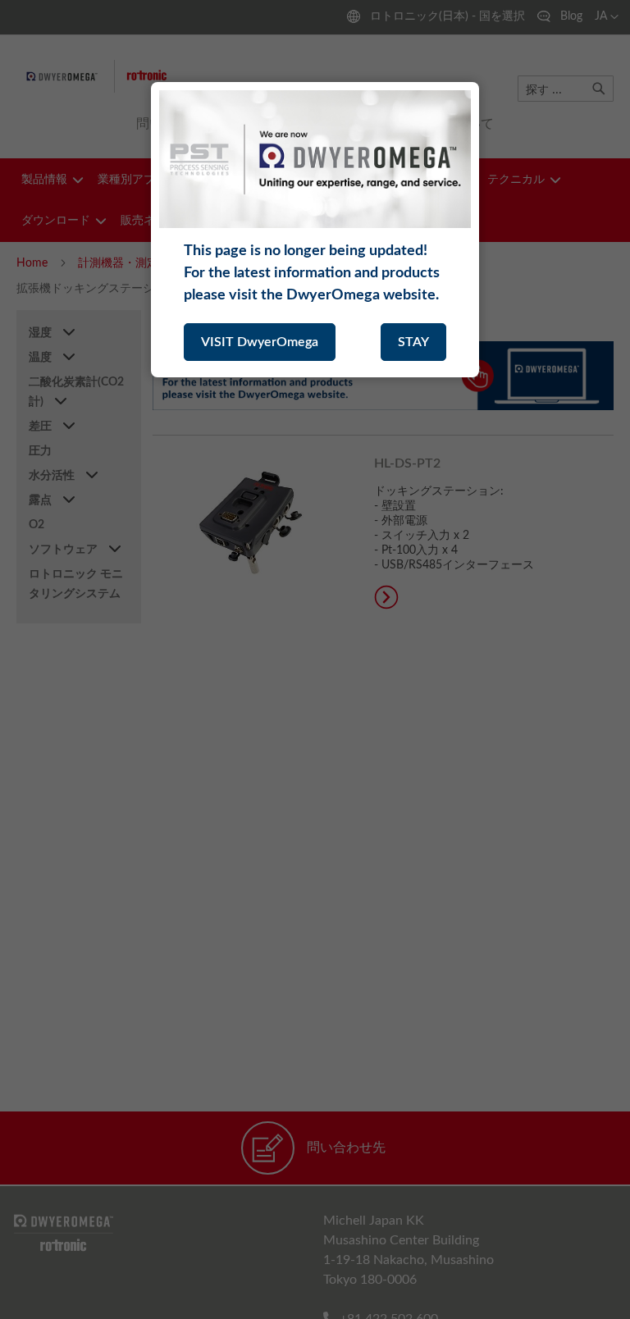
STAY (413, 342)
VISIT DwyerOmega (259, 342)
